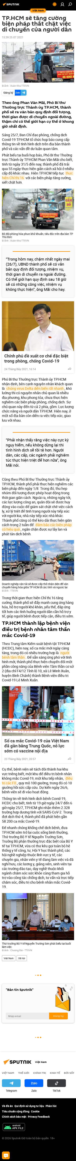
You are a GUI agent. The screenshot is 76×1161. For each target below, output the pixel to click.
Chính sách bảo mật (14, 1116)
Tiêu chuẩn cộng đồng (15, 1111)
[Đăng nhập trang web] (62, 4)
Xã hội (21, 958)
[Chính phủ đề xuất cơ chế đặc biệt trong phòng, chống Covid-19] (38, 326)
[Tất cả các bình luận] (6, 1155)
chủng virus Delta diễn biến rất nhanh (35, 388)
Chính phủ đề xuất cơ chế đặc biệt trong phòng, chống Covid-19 (36, 358)
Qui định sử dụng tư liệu (29, 1106)
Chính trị (39, 1073)
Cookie (35, 1111)
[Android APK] (14, 1127)
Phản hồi (51, 1106)
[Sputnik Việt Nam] (11, 6)
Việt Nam (9, 958)
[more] (69, 369)
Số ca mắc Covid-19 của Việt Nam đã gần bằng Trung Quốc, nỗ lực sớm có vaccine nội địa (36, 745)
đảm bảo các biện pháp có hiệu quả (37, 527)
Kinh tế (55, 1073)
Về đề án (7, 1106)
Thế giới (23, 1073)
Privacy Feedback (39, 1116)
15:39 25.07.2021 (12, 37)
